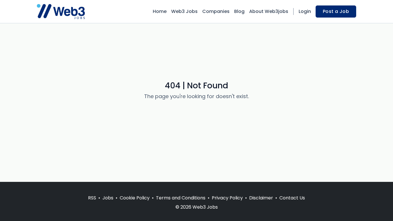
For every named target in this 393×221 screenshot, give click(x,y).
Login (305, 11)
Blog (239, 11)
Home (160, 11)
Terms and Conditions (180, 198)
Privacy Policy (227, 198)
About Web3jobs (268, 11)
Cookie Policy (135, 198)
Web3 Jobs (184, 11)
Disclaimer (261, 198)
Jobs (107, 198)
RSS (92, 198)
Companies (216, 11)
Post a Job (336, 11)
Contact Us (292, 198)
